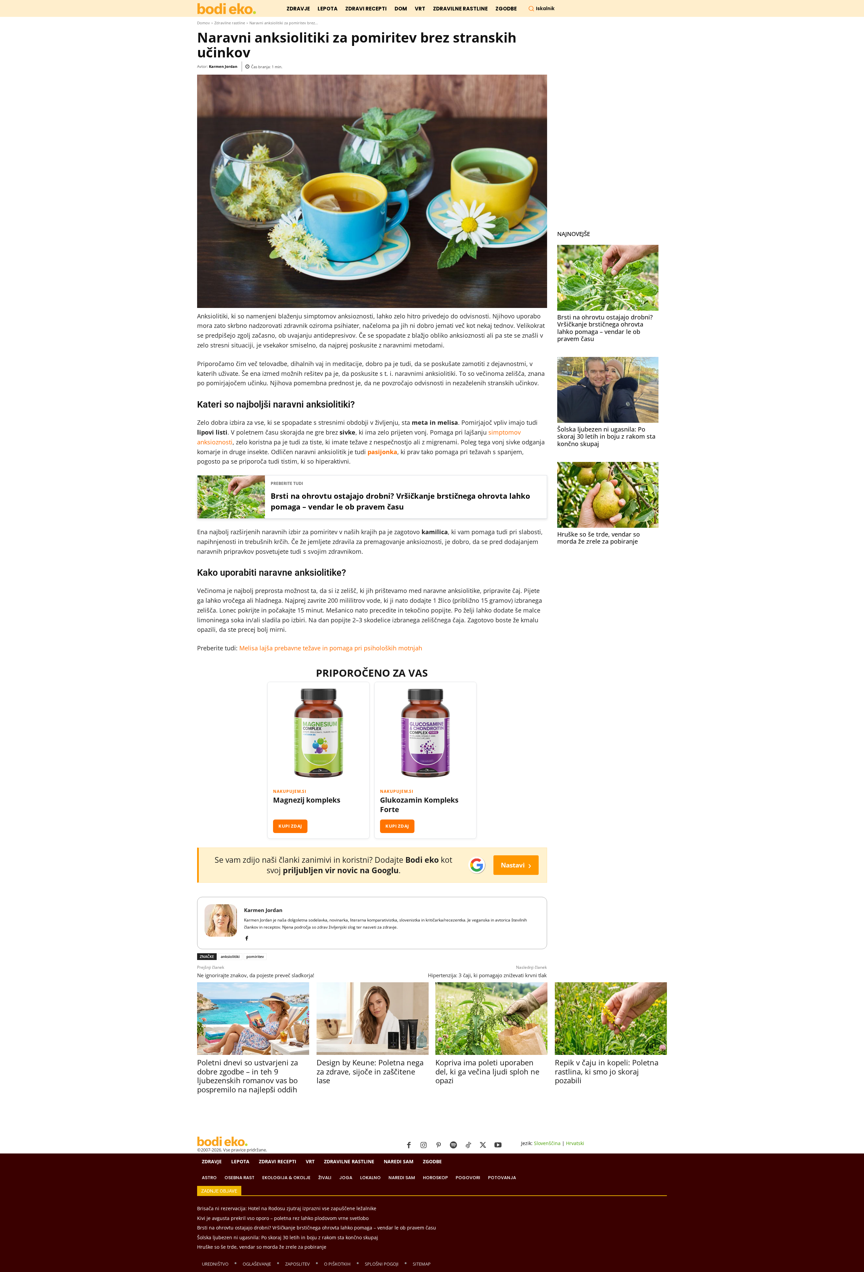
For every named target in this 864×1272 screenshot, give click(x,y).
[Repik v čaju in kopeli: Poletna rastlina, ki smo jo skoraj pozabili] (611, 1018)
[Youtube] (498, 1145)
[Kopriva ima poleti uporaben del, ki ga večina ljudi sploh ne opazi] (491, 1018)
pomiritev (255, 956)
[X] (483, 1145)
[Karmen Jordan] (221, 923)
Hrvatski (575, 1143)
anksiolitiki (230, 956)
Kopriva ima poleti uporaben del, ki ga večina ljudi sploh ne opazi (487, 1071)
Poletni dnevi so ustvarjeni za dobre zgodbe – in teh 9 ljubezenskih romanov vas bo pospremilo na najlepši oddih (247, 1075)
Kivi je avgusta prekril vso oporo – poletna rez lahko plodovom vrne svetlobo (283, 1218)
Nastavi (516, 865)
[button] (541, 8)
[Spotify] (453, 1145)
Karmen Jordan (223, 66)
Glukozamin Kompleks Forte (419, 805)
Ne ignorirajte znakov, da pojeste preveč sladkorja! (255, 975)
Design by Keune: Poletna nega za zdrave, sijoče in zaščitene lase (370, 1071)
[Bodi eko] (226, 9)
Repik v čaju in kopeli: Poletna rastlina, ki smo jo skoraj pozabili (606, 1071)
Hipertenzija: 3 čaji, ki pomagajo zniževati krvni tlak (487, 975)
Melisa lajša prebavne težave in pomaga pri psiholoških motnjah (330, 648)
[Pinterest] (438, 1145)
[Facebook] (246, 936)
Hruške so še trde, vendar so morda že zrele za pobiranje (598, 538)
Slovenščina (547, 1143)
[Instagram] (423, 1145)
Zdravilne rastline (229, 22)
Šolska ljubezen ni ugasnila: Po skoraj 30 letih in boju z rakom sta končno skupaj (606, 436)
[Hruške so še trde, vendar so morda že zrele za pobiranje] (607, 495)
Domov (203, 22)
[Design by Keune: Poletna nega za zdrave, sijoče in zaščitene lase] (372, 1018)
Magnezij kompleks (306, 800)
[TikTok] (468, 1145)
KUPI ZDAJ (290, 826)
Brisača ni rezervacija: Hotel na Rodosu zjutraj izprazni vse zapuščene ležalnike (286, 1208)
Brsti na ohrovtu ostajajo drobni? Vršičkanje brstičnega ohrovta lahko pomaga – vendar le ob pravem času (400, 501)
